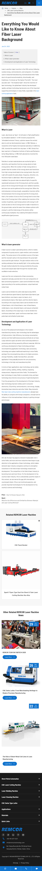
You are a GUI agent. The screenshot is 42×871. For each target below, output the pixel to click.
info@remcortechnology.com (16, 842)
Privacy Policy (25, 863)
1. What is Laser (8, 55)
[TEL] (26, 869)
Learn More (10, 657)
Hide (16, 52)
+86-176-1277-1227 (12, 839)
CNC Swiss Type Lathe (9, 803)
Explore (14, 8)
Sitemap (15, 863)
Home (6, 8)
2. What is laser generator (11, 59)
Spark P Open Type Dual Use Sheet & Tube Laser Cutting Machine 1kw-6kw (21, 593)
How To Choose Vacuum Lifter (16, 495)
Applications (6, 809)
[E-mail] (16, 869)
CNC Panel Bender (21, 545)
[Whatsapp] (5, 869)
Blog (21, 8)
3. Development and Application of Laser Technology (20, 62)
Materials (5, 815)
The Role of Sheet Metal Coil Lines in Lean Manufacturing (17, 757)
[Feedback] (37, 869)
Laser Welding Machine (10, 791)
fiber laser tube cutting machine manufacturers (16, 392)
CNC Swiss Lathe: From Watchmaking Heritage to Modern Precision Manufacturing (20, 691)
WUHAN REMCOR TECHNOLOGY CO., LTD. (22, 856)
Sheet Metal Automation (10, 779)
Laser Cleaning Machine (10, 797)
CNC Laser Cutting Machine (15, 10)
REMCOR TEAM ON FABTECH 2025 (14, 652)
